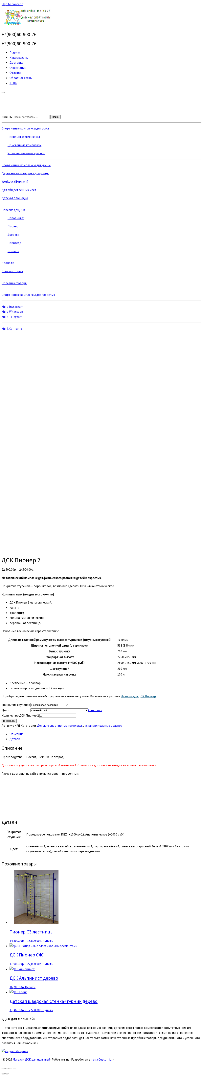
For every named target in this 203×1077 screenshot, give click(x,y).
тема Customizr (102, 1059)
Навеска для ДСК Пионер (138, 696)
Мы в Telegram (12, 317)
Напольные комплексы (24, 137)
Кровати (8, 263)
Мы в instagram (12, 307)
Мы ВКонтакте (12, 329)
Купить (48, 941)
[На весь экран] (10, 1068)
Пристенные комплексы (24, 145)
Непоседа (14, 243)
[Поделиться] (7, 1068)
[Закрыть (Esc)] (3, 1068)
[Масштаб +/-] (14, 1068)
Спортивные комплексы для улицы (26, 165)
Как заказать (19, 57)
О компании (18, 68)
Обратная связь (21, 78)
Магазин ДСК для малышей (31, 1059)
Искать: (7, 117)
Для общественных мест (19, 190)
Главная (15, 52)
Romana (13, 251)
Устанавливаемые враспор (26, 153)
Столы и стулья (12, 271)
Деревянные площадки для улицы (25, 173)
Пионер (13, 226)
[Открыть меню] (3, 92)
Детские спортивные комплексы (60, 725)
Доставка (16, 62)
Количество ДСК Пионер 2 (20, 715)
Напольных (16, 218)
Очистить (95, 710)
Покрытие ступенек (16, 705)
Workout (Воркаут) (15, 181)
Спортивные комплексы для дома (25, 128)
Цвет (5, 710)
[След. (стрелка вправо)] (7, 1073)
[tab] (105, 734)
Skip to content (12, 4)
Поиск (55, 116)
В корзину (9, 720)
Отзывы (15, 73)
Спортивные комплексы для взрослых (28, 295)
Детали (15, 739)
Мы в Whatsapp (12, 311)
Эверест (13, 235)
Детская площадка (15, 198)
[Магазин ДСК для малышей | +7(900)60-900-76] (26, 25)
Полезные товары (14, 283)
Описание (16, 734)
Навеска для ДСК (13, 210)
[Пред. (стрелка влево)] (3, 1073)
